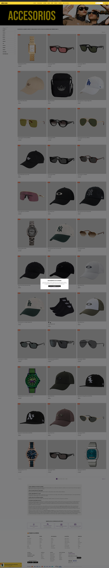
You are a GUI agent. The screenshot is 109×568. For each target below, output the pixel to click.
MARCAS (55, 3)
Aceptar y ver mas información (54, 287)
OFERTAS (60, 3)
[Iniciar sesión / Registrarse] (104, 3)
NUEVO (34, 3)
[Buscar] (96, 3)
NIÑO (52, 3)
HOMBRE (44, 3)
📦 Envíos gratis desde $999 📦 (54, 0)
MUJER (49, 3)
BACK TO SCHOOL (66, 3)
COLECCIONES (39, 3)
